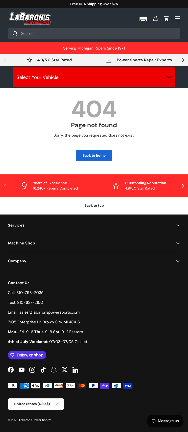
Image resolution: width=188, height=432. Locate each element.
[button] (143, 18)
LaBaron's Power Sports (35, 420)
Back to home (94, 155)
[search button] (13, 34)
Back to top (94, 205)
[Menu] (177, 18)
